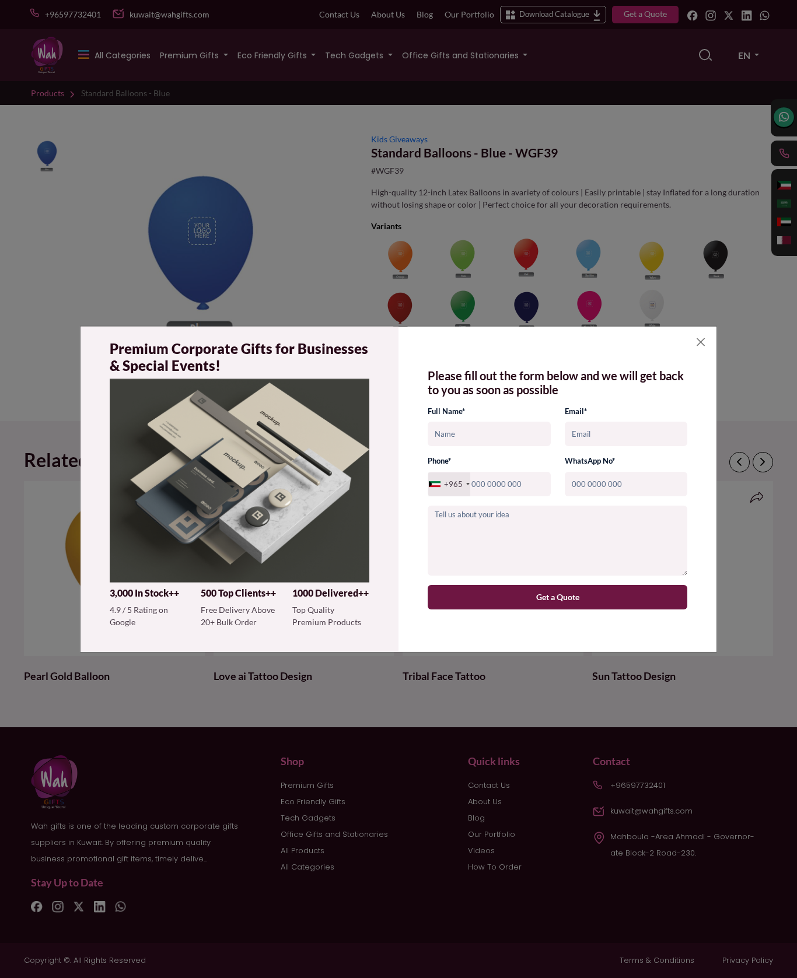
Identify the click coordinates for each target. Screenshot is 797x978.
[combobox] (449, 484)
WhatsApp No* (590, 461)
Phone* (439, 461)
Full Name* (446, 411)
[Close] (700, 341)
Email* (576, 411)
